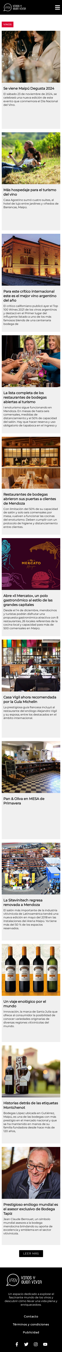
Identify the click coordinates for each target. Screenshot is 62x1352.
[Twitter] (26, 1344)
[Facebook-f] (17, 1344)
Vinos (7, 24)
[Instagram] (36, 1344)
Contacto (31, 1316)
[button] (31, 1253)
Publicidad (31, 1332)
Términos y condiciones (31, 1324)
